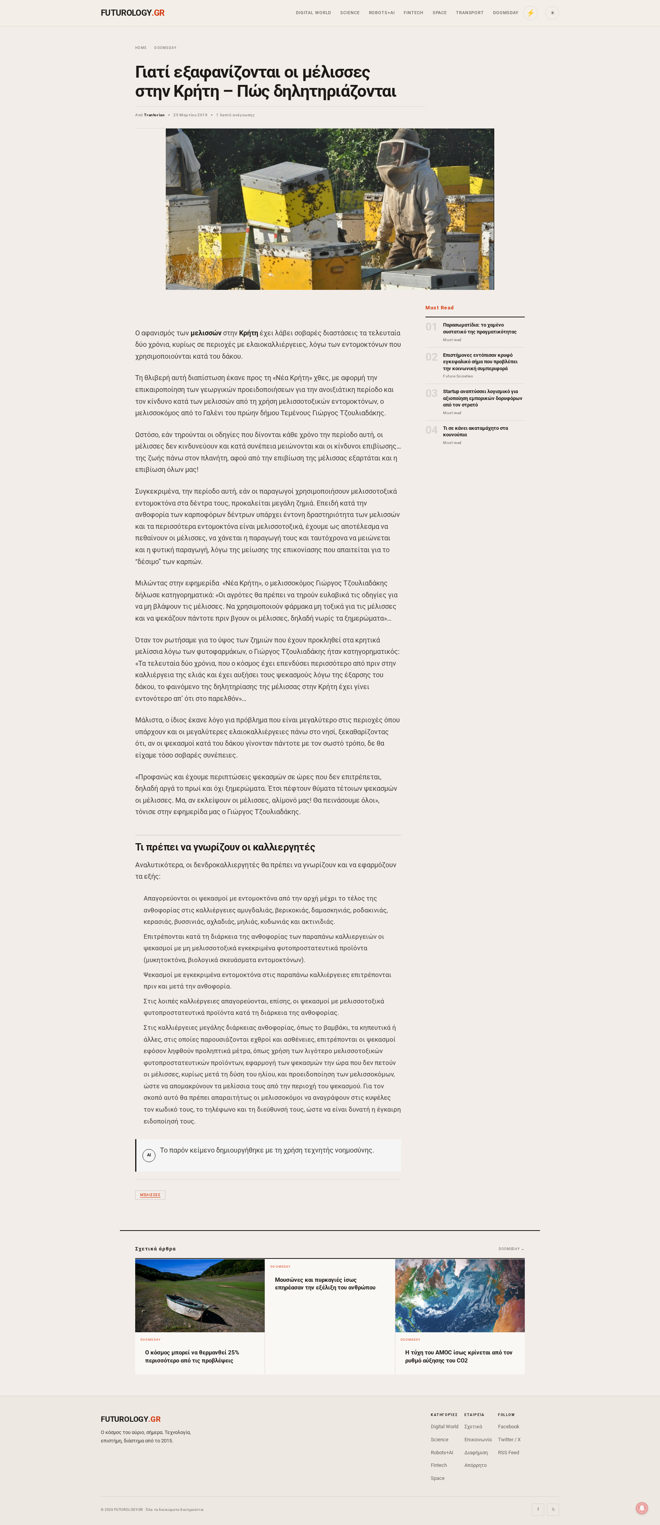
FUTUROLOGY (132, 13)
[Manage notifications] (642, 1508)
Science (349, 12)
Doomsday (506, 12)
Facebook (508, 1426)
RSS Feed (508, 1452)
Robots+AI (382, 12)
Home (141, 48)
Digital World (313, 12)
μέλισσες (150, 1195)
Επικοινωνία (478, 1439)
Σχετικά (473, 1426)
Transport (470, 12)
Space (440, 12)
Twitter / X (509, 1439)
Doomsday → (512, 1249)
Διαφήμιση (476, 1452)
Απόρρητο (475, 1465)
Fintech (413, 12)
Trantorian (154, 115)
